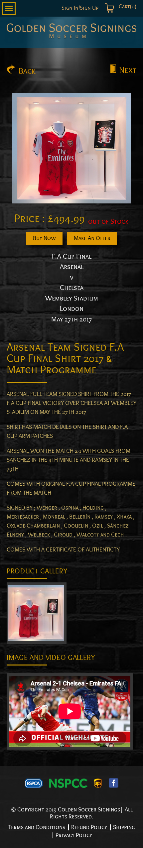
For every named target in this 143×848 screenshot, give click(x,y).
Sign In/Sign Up (80, 8)
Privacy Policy (74, 835)
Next (127, 70)
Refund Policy (89, 827)
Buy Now (44, 238)
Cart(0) (126, 6)
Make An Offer (92, 238)
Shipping (124, 827)
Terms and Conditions (36, 827)
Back (27, 71)
